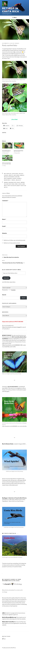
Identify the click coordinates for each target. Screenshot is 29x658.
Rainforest (7, 180)
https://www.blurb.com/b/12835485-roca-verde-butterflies (14, 426)
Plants (19, 178)
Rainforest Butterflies (18, 150)
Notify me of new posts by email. (12, 243)
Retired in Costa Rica (10, 10)
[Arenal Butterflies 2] (7, 145)
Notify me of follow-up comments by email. (14, 240)
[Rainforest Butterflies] (19, 145)
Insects (11, 175)
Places (15, 178)
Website (4, 233)
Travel (13, 180)
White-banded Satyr (6, 162)
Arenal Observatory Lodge (12, 182)
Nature (17, 176)
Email (4, 226)
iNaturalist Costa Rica (8, 621)
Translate (13, 290)
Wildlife (18, 180)
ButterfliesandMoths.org (9, 617)
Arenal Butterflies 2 (6, 150)
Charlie (17, 43)
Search (4, 294)
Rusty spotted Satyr (10, 185)
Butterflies (7, 173)
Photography (8, 178)
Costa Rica (15, 173)
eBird (3, 613)
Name (4, 219)
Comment (5, 200)
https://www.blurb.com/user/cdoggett (11, 327)
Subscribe (6, 278)
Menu (15, 17)
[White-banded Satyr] (7, 158)
